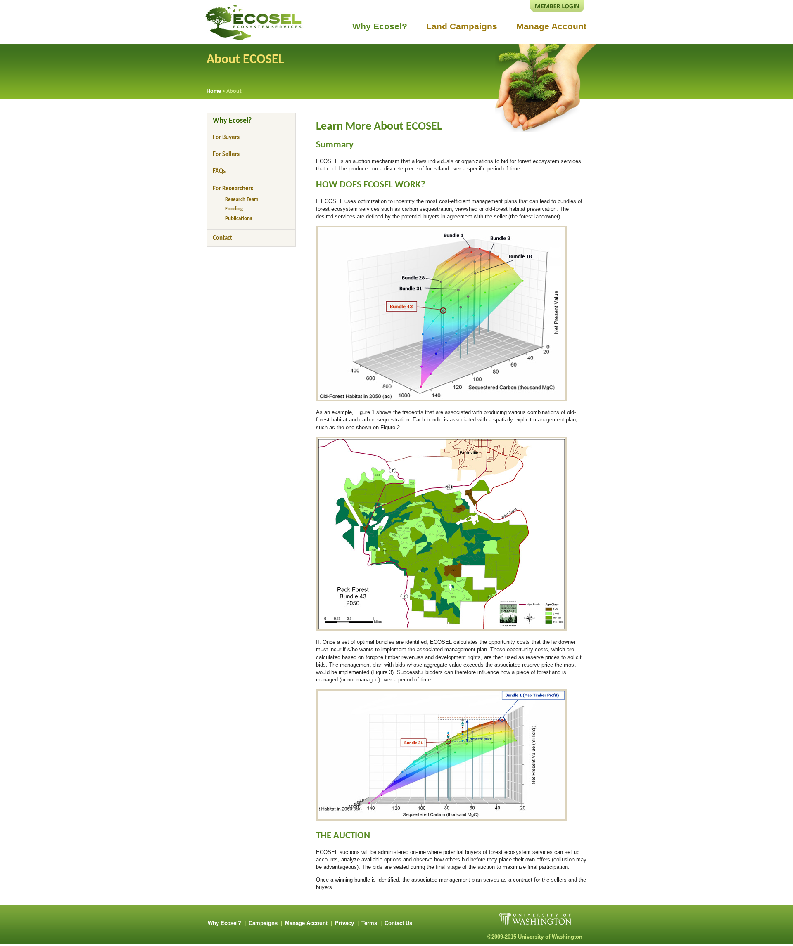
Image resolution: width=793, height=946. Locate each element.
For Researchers (233, 189)
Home (214, 91)
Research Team (242, 199)
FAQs (219, 171)
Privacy (344, 923)
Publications (238, 218)
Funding (234, 209)
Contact (222, 238)
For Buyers (226, 138)
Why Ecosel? (379, 26)
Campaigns (263, 923)
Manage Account (551, 26)
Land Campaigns (461, 26)
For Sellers (226, 154)
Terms (369, 923)
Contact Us (398, 923)
